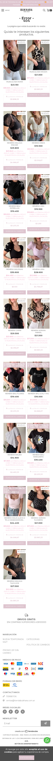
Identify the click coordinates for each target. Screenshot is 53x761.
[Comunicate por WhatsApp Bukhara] (47, 740)
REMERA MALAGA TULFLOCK (14, 582)
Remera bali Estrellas (14, 207)
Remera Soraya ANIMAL (38, 331)
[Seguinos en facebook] (11, 712)
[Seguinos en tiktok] (17, 712)
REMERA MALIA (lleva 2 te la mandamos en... (14, 519)
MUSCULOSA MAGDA (38, 72)
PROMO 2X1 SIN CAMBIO (11, 651)
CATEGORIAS (33, 639)
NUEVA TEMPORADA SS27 (13, 640)
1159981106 (11, 696)
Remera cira (38, 206)
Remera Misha (38, 143)
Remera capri (14, 330)
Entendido (26, 758)
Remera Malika (15, 455)
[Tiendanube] (26, 732)
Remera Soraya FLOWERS (38, 519)
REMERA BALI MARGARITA (38, 456)
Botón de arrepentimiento (26, 744)
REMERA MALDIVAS (14, 269)
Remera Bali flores (14, 394)
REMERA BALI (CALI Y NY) (38, 394)
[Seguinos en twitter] (23, 712)
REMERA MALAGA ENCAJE (14, 144)
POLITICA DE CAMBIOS (38, 645)
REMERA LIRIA (38, 269)
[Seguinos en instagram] (5, 712)
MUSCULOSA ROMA (14, 82)
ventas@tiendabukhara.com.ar (20, 700)
